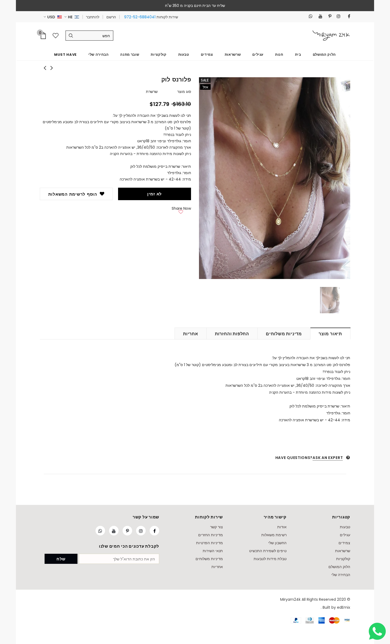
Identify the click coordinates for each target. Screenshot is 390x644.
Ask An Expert (328, 457)
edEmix (343, 607)
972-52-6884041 (139, 17)
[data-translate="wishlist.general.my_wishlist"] (57, 35)
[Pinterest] (328, 16)
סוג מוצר (184, 91)
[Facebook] (347, 16)
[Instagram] (337, 16)
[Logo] (331, 35)
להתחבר (92, 17)
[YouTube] (319, 16)
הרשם (111, 17)
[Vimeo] (309, 16)
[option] (274, 178)
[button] (181, 210)
